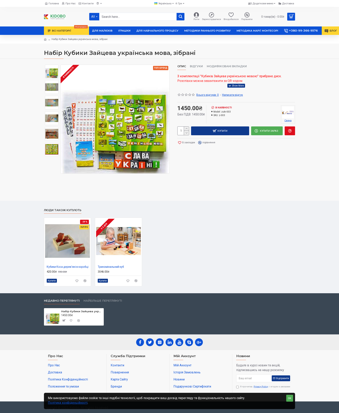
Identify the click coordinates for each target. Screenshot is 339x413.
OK (289, 398)
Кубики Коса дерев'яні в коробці (67, 266)
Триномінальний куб (111, 266)
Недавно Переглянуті (62, 300)
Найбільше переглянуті (103, 300)
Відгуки (196, 66)
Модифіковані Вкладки (227, 66)
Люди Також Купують (62, 210)
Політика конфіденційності (67, 403)
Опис (181, 66)
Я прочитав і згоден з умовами (265, 386)
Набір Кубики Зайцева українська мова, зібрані (81, 311)
